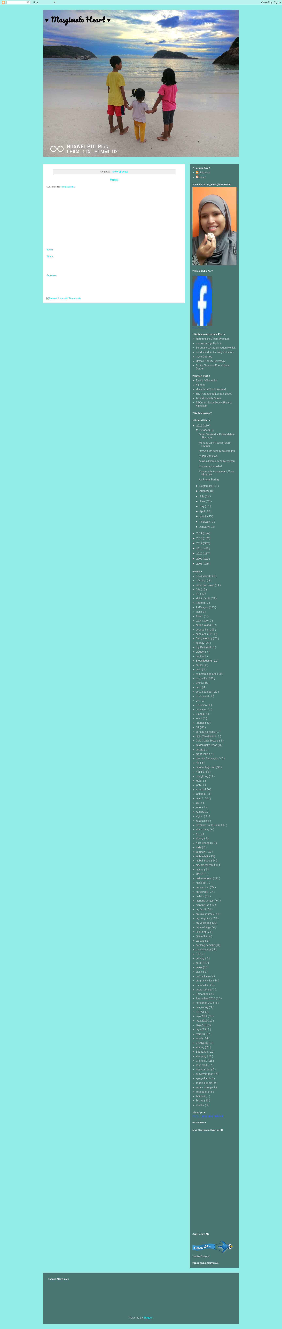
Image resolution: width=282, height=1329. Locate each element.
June (202, 501)
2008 (199, 563)
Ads (198, 589)
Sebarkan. (52, 275)
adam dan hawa (205, 585)
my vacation (203, 922)
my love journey (205, 914)
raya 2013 (202, 1025)
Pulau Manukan (208, 456)
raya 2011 (202, 1016)
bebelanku (202, 629)
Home (114, 179)
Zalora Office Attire (206, 380)
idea (198, 780)
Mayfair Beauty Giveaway (210, 361)
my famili (201, 909)
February (205, 521)
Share (50, 256)
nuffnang (201, 931)
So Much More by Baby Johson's (215, 352)
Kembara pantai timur (208, 825)
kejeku (200, 816)
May (202, 506)
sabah (200, 1038)
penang (200, 958)
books (199, 656)
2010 (199, 553)
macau (200, 869)
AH (198, 594)
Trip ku (200, 1100)
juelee (202, 177)
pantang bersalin (206, 945)
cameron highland (206, 674)
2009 (199, 558)
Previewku (202, 985)
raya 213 (201, 1029)
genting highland (206, 731)
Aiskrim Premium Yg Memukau (217, 461)
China (199, 683)
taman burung (204, 1087)
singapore (202, 1060)
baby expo (202, 620)
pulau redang (204, 989)
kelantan (201, 820)
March (203, 516)
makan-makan (204, 878)
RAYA (199, 1011)
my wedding (203, 927)
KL (197, 834)
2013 (199, 538)
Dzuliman (201, 705)
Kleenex (200, 384)
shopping (201, 1056)
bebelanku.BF (204, 634)
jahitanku (201, 793)
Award (200, 616)
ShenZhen (202, 1051)
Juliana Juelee (198, 275)
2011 (199, 548)
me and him (203, 887)
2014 (199, 533)
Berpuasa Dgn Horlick (208, 343)
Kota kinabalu (204, 843)
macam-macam (205, 865)
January (204, 526)
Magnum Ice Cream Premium (212, 338)
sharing (200, 1047)
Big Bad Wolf (204, 647)
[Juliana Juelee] (202, 324)
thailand (201, 1096)
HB (198, 762)
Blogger (147, 1317)
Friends (200, 722)
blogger (200, 651)
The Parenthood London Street (213, 393)
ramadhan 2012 (205, 1002)
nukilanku (202, 936)
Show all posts (120, 171)
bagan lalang (204, 625)
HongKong (202, 776)
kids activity (203, 829)
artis (198, 611)
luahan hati (202, 856)
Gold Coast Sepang (207, 740)
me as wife (202, 891)
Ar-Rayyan (202, 607)
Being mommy (204, 638)
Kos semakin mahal (210, 466)
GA (198, 727)
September (206, 486)
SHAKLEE (202, 1042)
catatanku (202, 678)
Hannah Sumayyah (207, 758)
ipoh (198, 785)
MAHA (200, 874)
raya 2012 (202, 1020)
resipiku (200, 1034)
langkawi (201, 851)
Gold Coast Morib (206, 736)
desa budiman (204, 691)
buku (199, 669)
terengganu (203, 1091)
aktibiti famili (203, 598)
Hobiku (200, 771)
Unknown (204, 172)
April (202, 511)
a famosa (201, 580)
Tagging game (204, 1083)
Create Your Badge (199, 328)
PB (198, 954)
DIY (198, 700)
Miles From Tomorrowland (211, 389)
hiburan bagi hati (206, 767)
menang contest (205, 900)
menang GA (203, 905)
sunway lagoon (205, 1074)
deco (199, 687)
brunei (200, 665)
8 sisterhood (203, 576)
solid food (202, 1065)
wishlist (200, 1105)
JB (197, 802)
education (202, 709)
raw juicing (202, 1007)
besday (200, 642)
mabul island (203, 860)
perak (199, 963)
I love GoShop (204, 356)
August (203, 491)
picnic (199, 971)
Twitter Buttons (201, 1256)
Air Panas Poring (209, 479)
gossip (200, 749)
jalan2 (200, 798)
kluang (200, 838)
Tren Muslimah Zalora (208, 398)
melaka (200, 896)
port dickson (203, 976)
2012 (199, 543)
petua (199, 967)
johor (199, 807)
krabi (199, 847)
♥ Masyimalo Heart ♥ (78, 19)
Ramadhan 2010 (206, 998)
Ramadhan (202, 994)
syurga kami (203, 1078)
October (204, 430)
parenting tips (204, 949)
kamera (200, 811)
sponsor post (203, 1069)
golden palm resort (207, 745)
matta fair (201, 882)
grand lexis (202, 754)
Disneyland (203, 696)
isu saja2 (201, 789)
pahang (200, 940)
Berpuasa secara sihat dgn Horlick (215, 347)
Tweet (50, 249)
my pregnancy (204, 918)
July (202, 496)
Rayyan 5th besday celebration (217, 451)
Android (200, 602)
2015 (199, 425)
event (199, 718)
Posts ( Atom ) (68, 186)
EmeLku (201, 714)
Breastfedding (204, 660)
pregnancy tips (204, 980)
